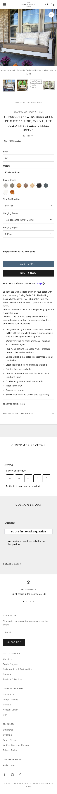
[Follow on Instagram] (12, 774)
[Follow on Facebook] (4, 774)
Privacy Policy (10, 750)
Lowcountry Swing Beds (28, 102)
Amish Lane (8, 765)
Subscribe (14, 642)
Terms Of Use (10, 740)
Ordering (7, 735)
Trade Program (10, 664)
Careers (7, 674)
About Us (7, 659)
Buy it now (28, 273)
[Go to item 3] (36, 84)
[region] (28, 588)
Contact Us (8, 694)
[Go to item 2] (22, 85)
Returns (7, 704)
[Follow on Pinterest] (20, 774)
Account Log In (10, 709)
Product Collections (12, 679)
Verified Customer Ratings (16, 745)
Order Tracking (10, 699)
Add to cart (28, 264)
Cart (5, 714)
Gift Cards (8, 729)
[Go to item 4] (49, 85)
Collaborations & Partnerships (17, 669)
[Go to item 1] (9, 85)
